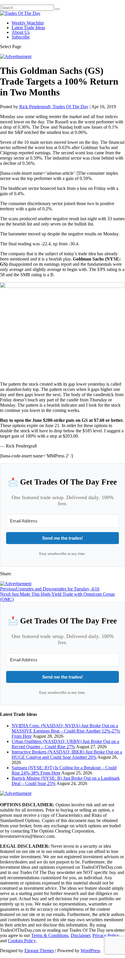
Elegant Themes (39, 950)
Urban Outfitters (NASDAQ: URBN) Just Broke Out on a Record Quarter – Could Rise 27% (65, 744)
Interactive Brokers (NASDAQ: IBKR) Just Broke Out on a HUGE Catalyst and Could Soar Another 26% (67, 754)
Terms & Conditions (49, 935)
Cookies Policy (21, 940)
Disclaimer (80, 935)
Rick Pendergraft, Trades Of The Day (53, 106)
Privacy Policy (105, 935)
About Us (21, 32)
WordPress (90, 950)
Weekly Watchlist (28, 22)
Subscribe (21, 36)
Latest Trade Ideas (28, 27)
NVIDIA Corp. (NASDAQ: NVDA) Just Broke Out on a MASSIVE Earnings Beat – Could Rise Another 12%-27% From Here (66, 731)
